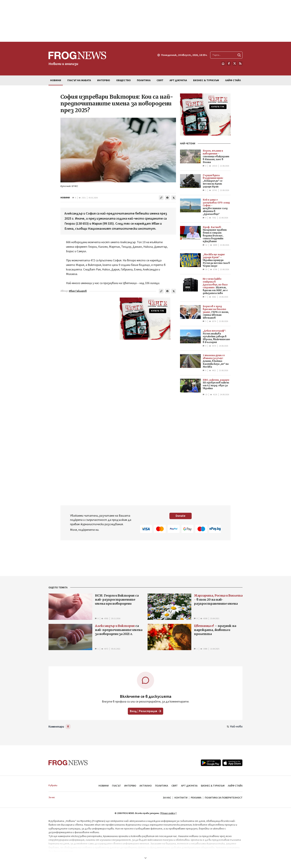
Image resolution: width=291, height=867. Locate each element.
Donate (180, 516)
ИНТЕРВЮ (130, 786)
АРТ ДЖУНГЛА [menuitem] (178, 80)
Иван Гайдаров (78, 291)
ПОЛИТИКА (161, 786)
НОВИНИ (65, 197)
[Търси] (239, 55)
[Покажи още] (145, 858)
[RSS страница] (240, 63)
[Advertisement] (145, 21)
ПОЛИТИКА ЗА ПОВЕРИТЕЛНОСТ (224, 797)
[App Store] (232, 762)
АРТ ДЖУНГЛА (189, 786)
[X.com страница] (234, 63)
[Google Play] (211, 762)
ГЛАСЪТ (116, 786)
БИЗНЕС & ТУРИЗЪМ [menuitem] (206, 80)
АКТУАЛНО (145, 786)
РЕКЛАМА (196, 797)
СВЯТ (174, 786)
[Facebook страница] (229, 63)
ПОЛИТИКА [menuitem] (144, 80)
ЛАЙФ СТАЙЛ (235, 786)
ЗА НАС (167, 797)
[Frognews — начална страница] (68, 762)
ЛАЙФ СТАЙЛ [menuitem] (233, 80)
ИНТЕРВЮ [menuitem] (103, 80)
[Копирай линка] (161, 197)
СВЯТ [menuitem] (160, 80)
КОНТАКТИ (180, 797)
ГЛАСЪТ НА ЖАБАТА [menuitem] (79, 80)
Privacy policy (168, 813)
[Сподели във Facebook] (167, 197)
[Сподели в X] (173, 197)
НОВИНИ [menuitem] (55, 80)
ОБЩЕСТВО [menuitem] (123, 80)
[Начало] (223, 63)
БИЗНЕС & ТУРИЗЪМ (212, 786)
